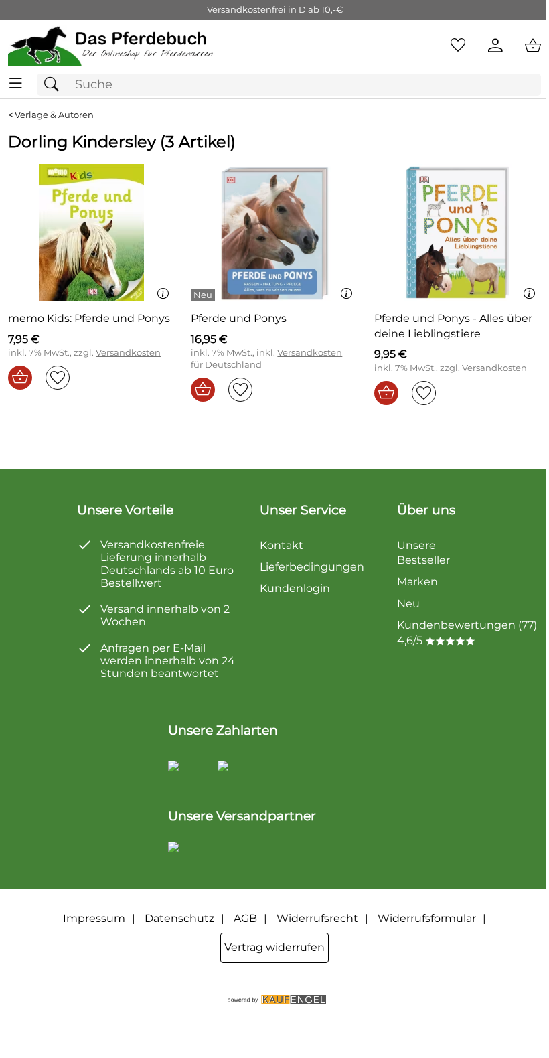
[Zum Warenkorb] (533, 45)
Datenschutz (179, 918)
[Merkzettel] (458, 45)
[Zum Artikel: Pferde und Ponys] (274, 232)
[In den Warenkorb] (20, 378)
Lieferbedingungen (312, 566)
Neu (408, 603)
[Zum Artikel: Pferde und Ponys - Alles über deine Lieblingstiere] (457, 232)
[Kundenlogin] (495, 45)
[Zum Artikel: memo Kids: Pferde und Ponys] (91, 232)
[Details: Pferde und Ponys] (204, 295)
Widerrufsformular (427, 918)
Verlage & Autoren (54, 115)
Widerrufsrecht (317, 918)
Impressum (94, 918)
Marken (417, 581)
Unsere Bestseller (423, 552)
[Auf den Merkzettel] (58, 378)
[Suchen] (55, 85)
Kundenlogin (295, 588)
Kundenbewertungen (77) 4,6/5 (467, 632)
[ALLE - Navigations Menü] (16, 83)
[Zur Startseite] (111, 45)
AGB (245, 918)
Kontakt (281, 545)
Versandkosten (128, 353)
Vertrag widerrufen (274, 947)
